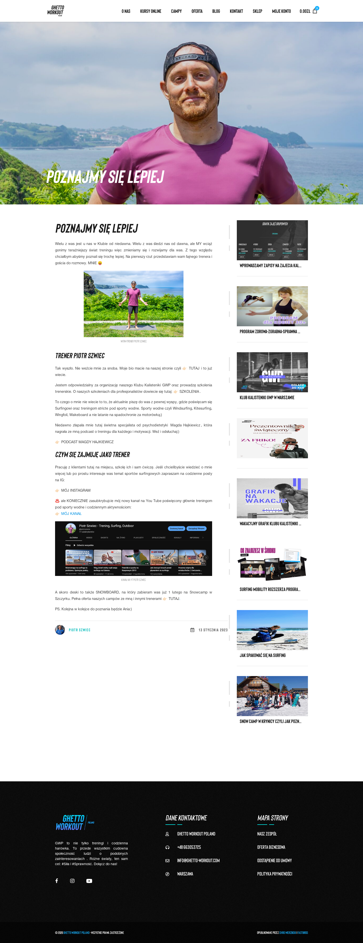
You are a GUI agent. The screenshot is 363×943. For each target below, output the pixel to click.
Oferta (197, 11)
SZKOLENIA (189, 392)
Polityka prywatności (274, 874)
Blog (216, 11)
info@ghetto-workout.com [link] (198, 860)
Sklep (257, 11)
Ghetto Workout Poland (76, 932)
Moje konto (281, 11)
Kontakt (236, 11)
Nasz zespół (267, 833)
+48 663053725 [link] (189, 847)
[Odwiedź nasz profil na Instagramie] (72, 881)
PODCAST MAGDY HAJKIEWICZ (87, 442)
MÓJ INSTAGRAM (76, 491)
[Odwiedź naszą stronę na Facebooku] (56, 881)
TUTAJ (194, 369)
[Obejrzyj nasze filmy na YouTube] (89, 881)
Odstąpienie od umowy (274, 860)
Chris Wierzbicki (287, 932)
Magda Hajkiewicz (185, 425)
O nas (126, 11)
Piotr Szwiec (80, 629)
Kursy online (150, 11)
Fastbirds (303, 932)
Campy (176, 11)
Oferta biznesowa (271, 847)
